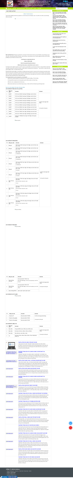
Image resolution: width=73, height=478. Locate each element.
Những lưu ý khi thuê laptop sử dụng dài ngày (60, 60)
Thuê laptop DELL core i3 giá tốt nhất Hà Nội (29, 417)
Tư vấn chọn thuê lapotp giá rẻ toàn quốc (59, 47)
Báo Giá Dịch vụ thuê (21, 8)
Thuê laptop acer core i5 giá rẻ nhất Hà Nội (29, 368)
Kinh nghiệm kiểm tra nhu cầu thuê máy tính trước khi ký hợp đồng (59, 50)
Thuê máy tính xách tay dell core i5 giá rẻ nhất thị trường (32, 393)
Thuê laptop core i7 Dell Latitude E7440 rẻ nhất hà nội (31, 360)
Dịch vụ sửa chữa (29, 8)
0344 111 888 (9, 477)
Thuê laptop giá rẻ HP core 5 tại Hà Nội (27, 385)
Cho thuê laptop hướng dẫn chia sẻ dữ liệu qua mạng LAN (59, 34)
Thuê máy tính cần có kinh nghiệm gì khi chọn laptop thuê (59, 37)
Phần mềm (39, 8)
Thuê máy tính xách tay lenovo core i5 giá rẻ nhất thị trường (31, 377)
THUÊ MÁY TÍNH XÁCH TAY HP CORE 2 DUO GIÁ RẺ (29, 457)
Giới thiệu (14, 8)
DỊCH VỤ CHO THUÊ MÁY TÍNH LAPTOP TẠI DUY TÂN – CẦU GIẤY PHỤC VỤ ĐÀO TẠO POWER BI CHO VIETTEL (60, 17)
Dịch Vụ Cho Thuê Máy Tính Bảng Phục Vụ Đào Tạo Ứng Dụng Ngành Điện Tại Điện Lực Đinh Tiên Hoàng (59, 20)
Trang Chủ (9, 8)
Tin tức (35, 8)
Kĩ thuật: (63, 4)
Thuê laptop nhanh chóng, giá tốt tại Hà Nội (59, 53)
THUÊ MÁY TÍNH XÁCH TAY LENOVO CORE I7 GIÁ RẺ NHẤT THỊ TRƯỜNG (31, 352)
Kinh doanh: (62, 3)
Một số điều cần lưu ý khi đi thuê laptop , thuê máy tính (59, 57)
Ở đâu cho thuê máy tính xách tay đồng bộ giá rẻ (59, 40)
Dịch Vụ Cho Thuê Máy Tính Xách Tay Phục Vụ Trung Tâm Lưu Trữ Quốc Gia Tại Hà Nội (60, 24)
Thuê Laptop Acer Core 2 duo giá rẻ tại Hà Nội (29, 449)
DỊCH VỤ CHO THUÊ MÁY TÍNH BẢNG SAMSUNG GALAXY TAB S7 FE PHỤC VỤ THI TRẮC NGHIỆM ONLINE (59, 28)
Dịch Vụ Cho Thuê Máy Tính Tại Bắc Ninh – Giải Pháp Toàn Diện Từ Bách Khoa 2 (59, 13)
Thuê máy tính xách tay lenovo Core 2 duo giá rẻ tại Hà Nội (32, 433)
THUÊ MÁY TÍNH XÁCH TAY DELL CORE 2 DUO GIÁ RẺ (29, 441)
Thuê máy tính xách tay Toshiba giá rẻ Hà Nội (29, 401)
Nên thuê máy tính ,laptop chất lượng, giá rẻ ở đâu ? (60, 63)
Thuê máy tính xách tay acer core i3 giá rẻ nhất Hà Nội (31, 409)
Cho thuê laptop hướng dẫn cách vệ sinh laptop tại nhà (59, 44)
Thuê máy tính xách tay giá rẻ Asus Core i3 (28, 425)
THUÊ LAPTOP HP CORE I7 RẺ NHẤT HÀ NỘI (27, 342)
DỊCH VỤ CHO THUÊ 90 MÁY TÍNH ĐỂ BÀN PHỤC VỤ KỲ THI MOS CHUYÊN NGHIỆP (60, 82)
